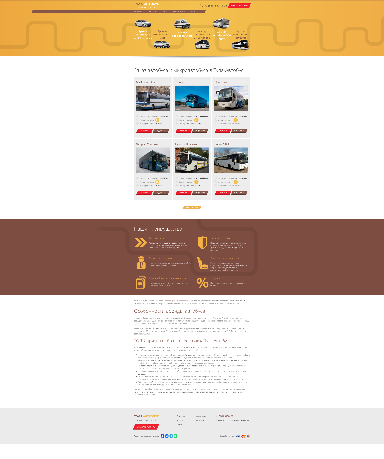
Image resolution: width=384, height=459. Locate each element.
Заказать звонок (239, 5)
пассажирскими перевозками (177, 301)
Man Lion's (221, 82)
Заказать (145, 131)
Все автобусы (192, 208)
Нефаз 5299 (221, 144)
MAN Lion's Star (145, 82)
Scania (179, 82)
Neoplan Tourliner (147, 144)
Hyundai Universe (186, 144)
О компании (179, 11)
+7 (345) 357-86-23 (215, 5)
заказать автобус (146, 427)
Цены (164, 11)
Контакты (195, 11)
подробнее (161, 131)
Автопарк (138, 11)
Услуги (152, 11)
